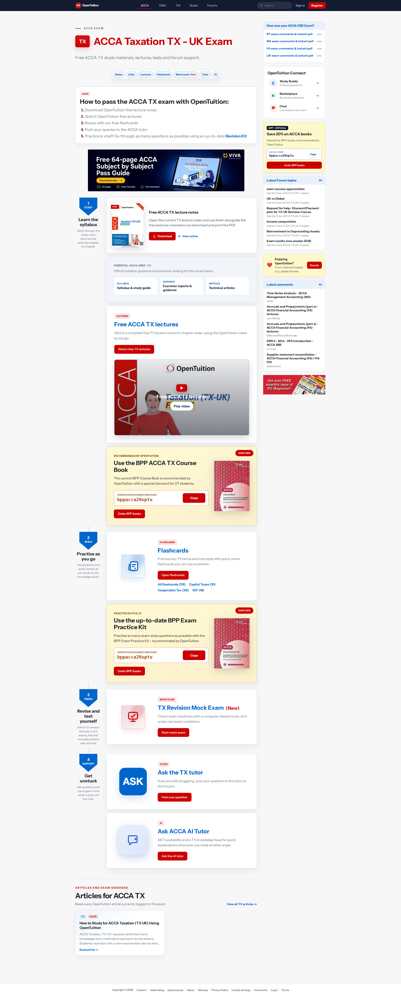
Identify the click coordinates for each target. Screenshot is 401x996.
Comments (260, 990)
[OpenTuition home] (88, 5)
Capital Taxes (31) (202, 584)
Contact (142, 990)
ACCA (145, 5)
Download (165, 236)
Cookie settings (241, 990)
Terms (285, 990)
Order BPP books (129, 514)
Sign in (300, 5)
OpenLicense (175, 990)
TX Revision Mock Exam (191, 707)
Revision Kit (236, 136)
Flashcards (173, 550)
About (190, 990)
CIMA (162, 5)
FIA (178, 5)
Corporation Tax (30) (173, 590)
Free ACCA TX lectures (146, 324)
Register (317, 5)
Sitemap (203, 990)
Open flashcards (173, 575)
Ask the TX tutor (180, 772)
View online (190, 236)
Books (194, 5)
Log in (274, 990)
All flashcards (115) (172, 584)
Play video (182, 406)
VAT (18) (198, 590)
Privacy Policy (220, 990)
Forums (212, 5)
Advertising (157, 990)
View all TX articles (242, 904)
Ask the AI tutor (172, 856)
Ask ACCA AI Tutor (183, 831)
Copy (194, 498)
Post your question (175, 797)
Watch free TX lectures (134, 349)
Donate (314, 265)
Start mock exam (173, 732)
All (320, 180)
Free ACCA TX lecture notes (173, 212)
